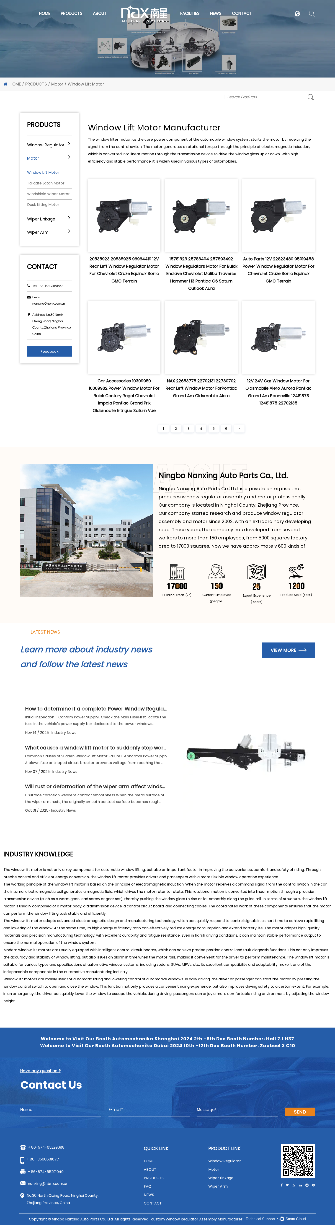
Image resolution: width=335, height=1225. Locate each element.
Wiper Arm (38, 232)
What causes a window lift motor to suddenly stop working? (96, 748)
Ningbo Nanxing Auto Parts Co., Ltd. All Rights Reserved (100, 1219)
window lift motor (26, 869)
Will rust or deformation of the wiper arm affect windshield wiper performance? (96, 787)
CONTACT (242, 13)
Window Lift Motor (43, 172)
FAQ (147, 1186)
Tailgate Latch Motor (45, 183)
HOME (44, 13)
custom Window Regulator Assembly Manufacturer (196, 1219)
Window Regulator (45, 145)
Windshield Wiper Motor (48, 194)
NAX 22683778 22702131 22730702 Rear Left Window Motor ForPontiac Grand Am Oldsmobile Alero (201, 388)
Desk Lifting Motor (43, 205)
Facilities (190, 13)
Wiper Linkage (41, 219)
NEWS (216, 13)
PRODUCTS (71, 13)
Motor (57, 84)
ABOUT (100, 13)
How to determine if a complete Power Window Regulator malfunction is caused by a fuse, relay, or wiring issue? (96, 709)
